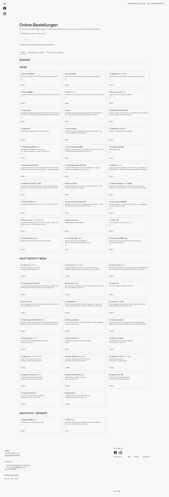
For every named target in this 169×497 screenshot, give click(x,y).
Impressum (146, 457)
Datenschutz (117, 457)
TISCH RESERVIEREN (12, 456)
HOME (7, 451)
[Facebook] (5, 8)
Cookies (136, 457)
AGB (128, 457)
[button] (27, 40)
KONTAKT (8, 462)
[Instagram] (5, 14)
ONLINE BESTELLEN (12, 453)
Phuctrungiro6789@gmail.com (16, 467)
